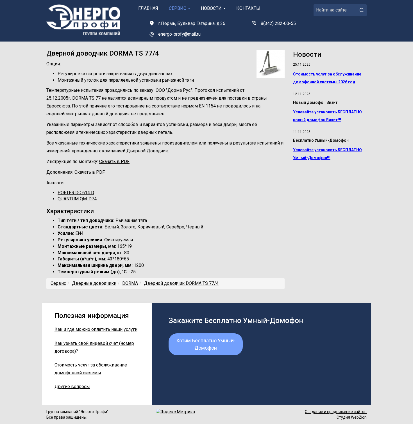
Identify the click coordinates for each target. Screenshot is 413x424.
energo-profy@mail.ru (179, 34)
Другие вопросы (72, 386)
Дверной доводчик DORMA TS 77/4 (181, 283)
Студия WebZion (352, 417)
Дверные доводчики (94, 283)
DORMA (130, 283)
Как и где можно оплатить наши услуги (96, 329)
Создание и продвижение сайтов (336, 411)
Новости (212, 8)
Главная (148, 8)
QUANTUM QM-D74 (77, 198)
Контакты (248, 8)
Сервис (178, 8)
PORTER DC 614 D (76, 192)
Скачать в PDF (114, 161)
